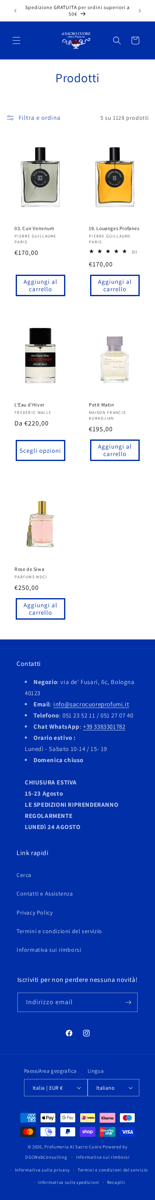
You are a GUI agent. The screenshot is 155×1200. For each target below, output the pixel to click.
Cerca (24, 875)
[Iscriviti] (128, 1002)
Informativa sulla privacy (42, 1170)
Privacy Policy (34, 912)
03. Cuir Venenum (34, 228)
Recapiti (116, 1182)
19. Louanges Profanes (114, 228)
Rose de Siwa (29, 569)
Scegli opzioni (40, 450)
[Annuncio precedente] (15, 11)
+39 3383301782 (104, 726)
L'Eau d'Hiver (29, 405)
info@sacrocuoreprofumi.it (91, 704)
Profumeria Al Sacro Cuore (73, 1147)
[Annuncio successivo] (140, 11)
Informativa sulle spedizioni (68, 1182)
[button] (16, 40)
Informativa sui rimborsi (49, 949)
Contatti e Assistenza (45, 893)
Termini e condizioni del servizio (59, 931)
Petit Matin (101, 405)
